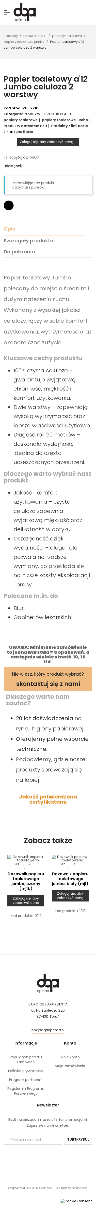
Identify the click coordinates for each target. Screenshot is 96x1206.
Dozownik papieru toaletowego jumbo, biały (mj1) (70, 879)
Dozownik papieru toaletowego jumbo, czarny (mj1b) (26, 881)
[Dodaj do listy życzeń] (25, 866)
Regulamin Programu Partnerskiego (25, 1091)
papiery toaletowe (21, 119)
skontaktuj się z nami (48, 684)
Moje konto (70, 1057)
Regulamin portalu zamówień (26, 1059)
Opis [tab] (9, 228)
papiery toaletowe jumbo (65, 119)
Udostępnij (27, 166)
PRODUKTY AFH (57, 114)
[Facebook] (48, 1153)
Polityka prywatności (26, 1070)
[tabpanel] (26, 893)
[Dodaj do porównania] (9, 205)
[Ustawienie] (90, 12)
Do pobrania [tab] (19, 251)
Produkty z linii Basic (69, 125)
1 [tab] (45, 935)
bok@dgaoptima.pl (48, 1030)
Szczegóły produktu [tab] (28, 240)
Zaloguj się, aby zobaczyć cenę (46, 141)
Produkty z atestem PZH (25, 125)
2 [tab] (50, 935)
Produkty (32, 114)
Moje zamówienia (70, 1065)
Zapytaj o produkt (22, 157)
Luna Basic (23, 131)
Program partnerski (26, 1079)
